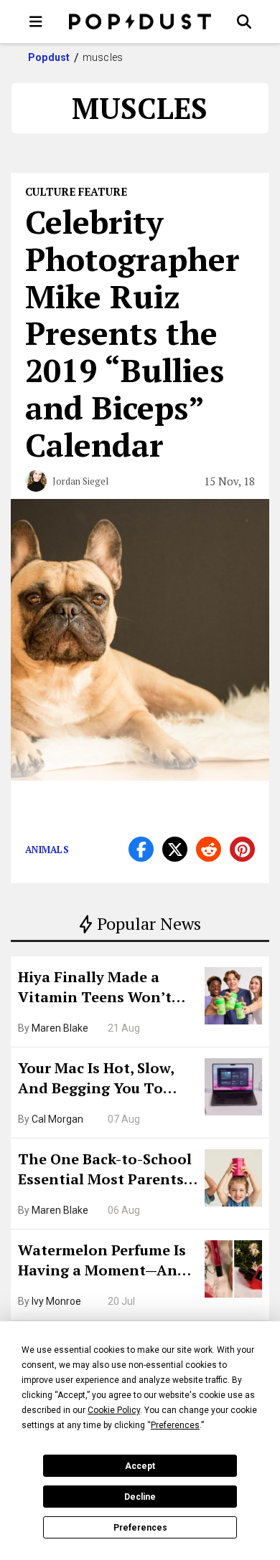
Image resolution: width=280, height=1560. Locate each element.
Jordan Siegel (80, 481)
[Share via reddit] (208, 849)
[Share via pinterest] (242, 849)
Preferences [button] (175, 1425)
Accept (140, 1466)
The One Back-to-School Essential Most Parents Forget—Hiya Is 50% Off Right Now (105, 1170)
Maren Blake (60, 1028)
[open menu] (35, 21)
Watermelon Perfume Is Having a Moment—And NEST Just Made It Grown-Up (102, 1261)
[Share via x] (174, 849)
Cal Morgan (57, 1119)
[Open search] (244, 21)
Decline (140, 1497)
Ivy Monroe (56, 1301)
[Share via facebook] (141, 849)
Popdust (49, 57)
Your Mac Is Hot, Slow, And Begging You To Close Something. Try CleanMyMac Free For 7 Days (101, 1079)
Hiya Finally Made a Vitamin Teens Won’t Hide (95, 988)
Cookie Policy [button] (114, 1410)
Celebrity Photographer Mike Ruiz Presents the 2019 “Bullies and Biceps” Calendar (132, 333)
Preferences (140, 1528)
